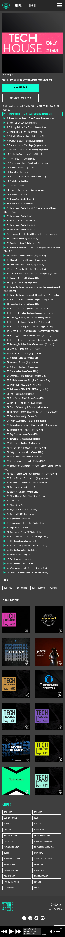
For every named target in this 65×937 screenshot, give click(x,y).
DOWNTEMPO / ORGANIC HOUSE (43, 841)
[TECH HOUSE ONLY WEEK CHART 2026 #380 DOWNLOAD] (49, 716)
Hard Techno (38, 853)
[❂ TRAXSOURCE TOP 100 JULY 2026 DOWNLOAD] (49, 684)
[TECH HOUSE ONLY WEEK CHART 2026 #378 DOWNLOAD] (49, 780)
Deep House (38, 812)
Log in (32, 5)
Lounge (36, 888)
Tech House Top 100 (38, 588)
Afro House (38, 824)
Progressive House (10, 835)
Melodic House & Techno (42, 835)
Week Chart (54, 588)
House (36, 818)
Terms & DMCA (55, 909)
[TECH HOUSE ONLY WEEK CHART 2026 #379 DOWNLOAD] (49, 748)
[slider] (57, 931)
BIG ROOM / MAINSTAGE (11, 870)
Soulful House (39, 830)
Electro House (9, 841)
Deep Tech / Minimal (10, 818)
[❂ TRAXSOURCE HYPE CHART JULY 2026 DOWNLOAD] (16, 748)
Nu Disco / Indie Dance (11, 847)
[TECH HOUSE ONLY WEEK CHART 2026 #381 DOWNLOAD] (16, 716)
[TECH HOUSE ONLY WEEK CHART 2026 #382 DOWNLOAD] (16, 684)
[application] (43, 931)
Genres (19, 5)
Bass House (8, 830)
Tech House (8, 588)
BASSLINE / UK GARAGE (41, 876)
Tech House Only (21, 588)
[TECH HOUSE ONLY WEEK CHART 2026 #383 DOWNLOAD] (16, 619)
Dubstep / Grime (39, 870)
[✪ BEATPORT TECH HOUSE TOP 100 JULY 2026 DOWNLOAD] (16, 780)
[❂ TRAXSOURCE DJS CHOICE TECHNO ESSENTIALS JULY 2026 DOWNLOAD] (16, 651)
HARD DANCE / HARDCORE (12, 882)
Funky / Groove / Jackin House (44, 847)
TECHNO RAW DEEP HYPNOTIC (43, 859)
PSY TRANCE (38, 882)
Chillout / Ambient (10, 888)
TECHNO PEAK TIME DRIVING (12, 859)
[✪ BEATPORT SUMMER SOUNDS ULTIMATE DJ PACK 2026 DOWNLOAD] (49, 651)
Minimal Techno (9, 864)
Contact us (57, 904)
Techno (6, 853)
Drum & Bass (38, 864)
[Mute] (52, 931)
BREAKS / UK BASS (9, 876)
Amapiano (7, 824)
